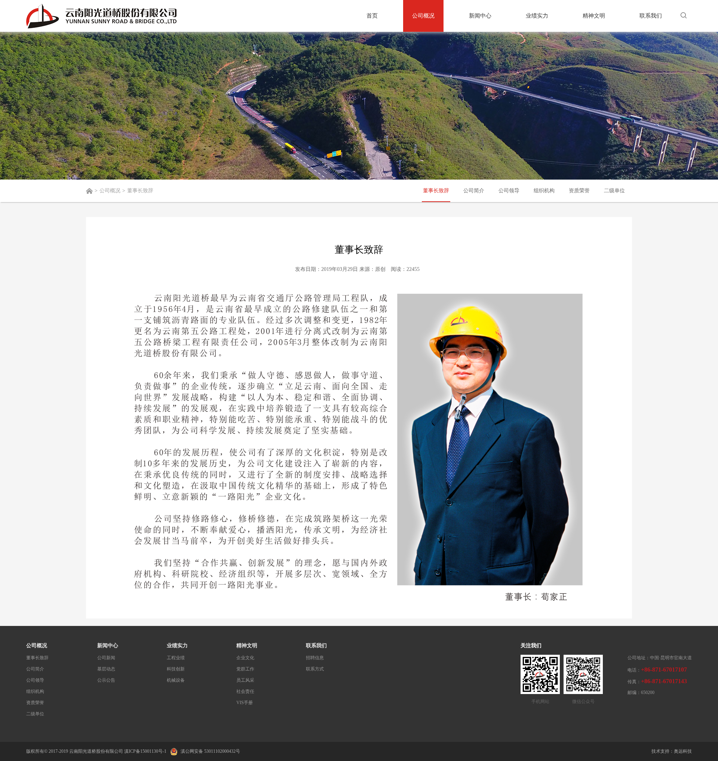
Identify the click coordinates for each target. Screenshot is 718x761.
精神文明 (594, 16)
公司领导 (508, 190)
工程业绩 (176, 657)
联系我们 (650, 16)
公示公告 (106, 680)
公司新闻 (106, 657)
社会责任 (245, 691)
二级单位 (614, 190)
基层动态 (106, 669)
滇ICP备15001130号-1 (145, 751)
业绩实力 (537, 16)
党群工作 (245, 669)
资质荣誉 (579, 190)
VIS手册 (244, 702)
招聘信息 (315, 657)
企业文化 (245, 657)
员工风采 (245, 680)
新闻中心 (480, 16)
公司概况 (423, 16)
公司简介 (473, 190)
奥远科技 (683, 751)
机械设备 (176, 680)
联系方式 (315, 669)
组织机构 (544, 190)
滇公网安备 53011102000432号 (210, 751)
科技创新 (176, 669)
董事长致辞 (436, 190)
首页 (372, 16)
